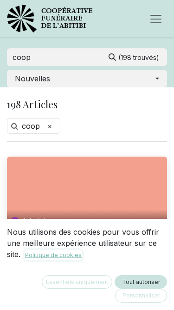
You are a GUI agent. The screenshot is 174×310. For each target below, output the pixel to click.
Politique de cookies (53, 254)
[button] (87, 78)
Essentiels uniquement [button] (77, 281)
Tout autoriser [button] (141, 281)
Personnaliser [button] (141, 295)
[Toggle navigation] (156, 18)
